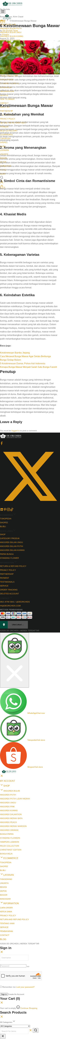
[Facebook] (1, 444)
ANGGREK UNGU (8, 802)
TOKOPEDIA (5, 518)
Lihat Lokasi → (18, 625)
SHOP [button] (6, 786)
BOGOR (3, 895)
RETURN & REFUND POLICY (13, 566)
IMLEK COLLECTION (9, 846)
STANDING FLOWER (9, 558)
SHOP (2, 534)
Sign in (4, 994)
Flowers (5, 34)
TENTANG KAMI (7, 923)
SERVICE (4, 586)
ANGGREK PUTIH (8, 795)
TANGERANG (6, 879)
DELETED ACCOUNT (9, 594)
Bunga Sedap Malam (10, 360)
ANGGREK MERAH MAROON (13, 826)
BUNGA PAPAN (6, 834)
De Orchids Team (10, 30)
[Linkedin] (1, 510)
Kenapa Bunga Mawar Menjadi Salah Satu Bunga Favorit (28, 367)
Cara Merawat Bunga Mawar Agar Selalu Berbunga (25, 356)
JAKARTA (4, 883)
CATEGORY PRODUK (10, 538)
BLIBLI (3, 526)
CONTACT (4, 935)
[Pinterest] (5, 510)
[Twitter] (30, 506)
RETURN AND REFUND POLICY (14, 919)
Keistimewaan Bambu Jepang (15, 352)
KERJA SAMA (6, 911)
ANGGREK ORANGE (9, 830)
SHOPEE (4, 142)
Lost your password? (25, 987)
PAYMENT (4, 578)
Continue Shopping (28, 1008)
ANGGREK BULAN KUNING (11, 36)
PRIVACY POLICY (7, 119)
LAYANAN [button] (4, 150)
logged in (16, 430)
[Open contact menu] (14, 660)
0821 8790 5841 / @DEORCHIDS (15, 602)
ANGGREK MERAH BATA (11, 818)
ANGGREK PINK (7, 806)
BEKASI (3, 887)
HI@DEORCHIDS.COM (10, 606)
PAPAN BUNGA (7, 554)
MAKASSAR (5, 899)
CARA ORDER (6, 908)
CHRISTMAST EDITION (10, 850)
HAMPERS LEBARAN (9, 842)
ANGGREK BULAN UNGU (11, 542)
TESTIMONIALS (7, 582)
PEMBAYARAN (6, 931)
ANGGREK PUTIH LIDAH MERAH (15, 799)
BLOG (3, 939)
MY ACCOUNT (7, 781)
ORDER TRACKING (9, 590)
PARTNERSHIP (6, 111)
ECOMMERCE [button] (10, 858)
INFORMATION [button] (11, 903)
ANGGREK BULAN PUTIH (11, 546)
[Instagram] (8, 510)
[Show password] (28, 966)
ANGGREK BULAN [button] (11, 791)
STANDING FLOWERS (10, 838)
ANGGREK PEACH (8, 822)
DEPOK (3, 891)
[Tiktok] (11, 510)
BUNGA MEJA (6, 854)
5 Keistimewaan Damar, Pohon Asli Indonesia (22, 363)
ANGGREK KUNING (9, 810)
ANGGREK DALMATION (10, 814)
